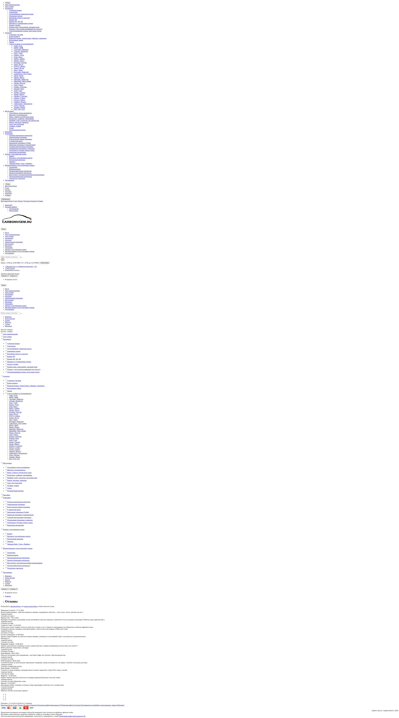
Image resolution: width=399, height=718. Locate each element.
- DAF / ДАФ (18, 53)
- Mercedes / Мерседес (21, 79)
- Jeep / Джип (18, 70)
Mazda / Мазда (14, 427)
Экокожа (12, 162)
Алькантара (13, 12)
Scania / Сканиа (14, 442)
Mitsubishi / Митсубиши (17, 431)
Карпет (11, 156)
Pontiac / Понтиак (15, 436)
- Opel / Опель (18, 85)
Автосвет (8, 33)
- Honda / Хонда (18, 61)
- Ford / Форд (17, 57)
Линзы (11, 42)
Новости (8, 322)
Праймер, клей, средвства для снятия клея (24, 120)
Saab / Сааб (13, 440)
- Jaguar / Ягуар (18, 68)
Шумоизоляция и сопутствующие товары (19, 165)
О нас (7, 188)
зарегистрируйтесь (30, 606)
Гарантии (8, 193)
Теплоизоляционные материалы (20, 176)
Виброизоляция (14, 169)
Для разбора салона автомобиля (20, 113)
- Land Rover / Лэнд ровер (22, 74)
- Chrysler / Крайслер (20, 51)
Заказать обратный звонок (10, 274)
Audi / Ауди (13, 395)
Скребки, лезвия (15, 126)
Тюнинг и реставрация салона (15, 154)
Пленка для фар (14, 25)
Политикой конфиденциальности (71, 716)
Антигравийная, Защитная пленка (21, 14)
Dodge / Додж (14, 405)
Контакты (8, 326)
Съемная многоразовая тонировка (21, 147)
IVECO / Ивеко (14, 416)
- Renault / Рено (18, 89)
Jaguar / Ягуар (14, 418)
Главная (8, 596)
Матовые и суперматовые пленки (21, 23)
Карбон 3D (13, 20)
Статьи (7, 324)
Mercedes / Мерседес (16, 429)
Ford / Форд (13, 407)
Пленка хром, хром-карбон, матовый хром (24, 27)
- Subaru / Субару (19, 98)
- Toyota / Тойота (19, 100)
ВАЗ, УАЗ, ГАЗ (14, 459)
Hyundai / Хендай (15, 412)
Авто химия (9, 6)
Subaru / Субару (14, 448)
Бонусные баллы (11, 186)
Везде (7, 233)
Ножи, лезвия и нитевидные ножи (21, 117)
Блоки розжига (14, 36)
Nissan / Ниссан (14, 433)
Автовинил (9, 8)
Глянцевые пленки (15, 16)
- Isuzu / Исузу (18, 64)
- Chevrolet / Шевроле (20, 49)
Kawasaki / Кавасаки (16, 421)
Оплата (7, 190)
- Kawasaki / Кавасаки (21, 72)
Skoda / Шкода (14, 444)
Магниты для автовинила (18, 115)
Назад (8, 3)
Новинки (8, 317)
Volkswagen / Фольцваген (18, 453)
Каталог (7, 331)
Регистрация (13, 210)
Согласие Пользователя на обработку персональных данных (95, 705)
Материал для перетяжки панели (20, 158)
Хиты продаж (10, 319)
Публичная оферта (67, 705)
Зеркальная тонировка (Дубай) (20, 143)
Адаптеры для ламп (16, 34)
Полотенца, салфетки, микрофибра (21, 119)
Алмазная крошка (15, 10)
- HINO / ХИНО (19, 59)
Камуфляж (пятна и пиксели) (19, 18)
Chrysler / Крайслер (16, 401)
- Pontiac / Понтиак (20, 87)
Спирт (11, 128)
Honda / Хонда (14, 410)
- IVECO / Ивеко (19, 66)
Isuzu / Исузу (13, 414)
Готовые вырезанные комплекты (20, 135)
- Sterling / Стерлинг (20, 96)
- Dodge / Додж (18, 55)
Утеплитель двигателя (17, 178)
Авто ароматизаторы (12, 5)
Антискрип (13, 167)
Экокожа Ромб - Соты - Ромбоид (20, 163)
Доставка (8, 191)
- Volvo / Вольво (19, 105)
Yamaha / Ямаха (14, 457)
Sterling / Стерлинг (15, 446)
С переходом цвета (16, 141)
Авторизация (13, 209)
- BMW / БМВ (18, 48)
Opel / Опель (13, 435)
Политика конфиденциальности (48, 705)
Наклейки (8, 132)
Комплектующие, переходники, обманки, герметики (27, 38)
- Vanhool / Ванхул (19, 102)
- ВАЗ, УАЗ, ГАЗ (19, 109)
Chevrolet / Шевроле (16, 399)
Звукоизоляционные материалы (20, 171)
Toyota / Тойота (14, 449)
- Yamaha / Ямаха (19, 107)
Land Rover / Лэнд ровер (17, 423)
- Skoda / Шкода (18, 94)
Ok (84, 716)
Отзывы (8, 195)
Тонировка (9, 133)
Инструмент (9, 111)
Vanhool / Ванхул (15, 451)
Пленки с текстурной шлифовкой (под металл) (25, 29)
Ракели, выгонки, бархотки (18, 122)
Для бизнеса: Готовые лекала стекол (22, 150)
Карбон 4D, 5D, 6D (16, 21)
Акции (7, 320)
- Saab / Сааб (17, 91)
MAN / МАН (13, 425)
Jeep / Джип (13, 420)
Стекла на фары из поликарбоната (21, 44)
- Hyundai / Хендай (20, 63)
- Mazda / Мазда (18, 77)
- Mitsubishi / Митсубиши (22, 81)
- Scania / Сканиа (19, 92)
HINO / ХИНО (14, 408)
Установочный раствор (17, 130)
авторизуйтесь (15, 606)
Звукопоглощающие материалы (20, 173)
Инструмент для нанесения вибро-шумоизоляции (26, 175)
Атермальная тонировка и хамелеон (22, 148)
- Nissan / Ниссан (19, 83)
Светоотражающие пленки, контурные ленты (25, 31)
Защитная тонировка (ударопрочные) (22, 145)
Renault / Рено (14, 438)
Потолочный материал (17, 160)
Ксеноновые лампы (16, 40)
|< (5, 694)
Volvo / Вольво (14, 455)
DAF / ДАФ (13, 403)
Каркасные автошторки (17, 152)
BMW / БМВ (13, 397)
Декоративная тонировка (18, 137)
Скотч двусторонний (16, 124)
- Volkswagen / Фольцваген (22, 104)
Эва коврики (9, 180)
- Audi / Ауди (17, 46)
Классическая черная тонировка (20, 139)
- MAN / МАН (18, 76)
